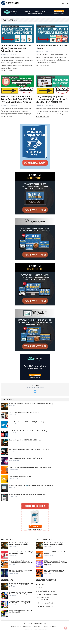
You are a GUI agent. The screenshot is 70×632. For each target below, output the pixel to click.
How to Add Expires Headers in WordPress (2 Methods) (25, 458)
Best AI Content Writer (44, 600)
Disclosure (37, 626)
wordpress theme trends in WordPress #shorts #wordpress (27, 494)
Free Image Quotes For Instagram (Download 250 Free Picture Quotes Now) (21, 561)
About (54, 626)
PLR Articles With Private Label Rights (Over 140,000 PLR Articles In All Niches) (16, 48)
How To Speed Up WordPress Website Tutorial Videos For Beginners (29, 431)
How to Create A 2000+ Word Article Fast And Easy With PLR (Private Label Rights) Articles (16, 99)
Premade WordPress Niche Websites (46, 594)
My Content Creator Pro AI (45, 603)
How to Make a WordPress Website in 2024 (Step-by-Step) (26, 422)
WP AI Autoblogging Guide (45, 606)
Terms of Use (15, 626)
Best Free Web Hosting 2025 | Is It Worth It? (22, 476)
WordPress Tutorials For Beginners (46, 591)
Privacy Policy (26, 626)
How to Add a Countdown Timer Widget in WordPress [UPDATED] (21, 552)
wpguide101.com (41, 623)
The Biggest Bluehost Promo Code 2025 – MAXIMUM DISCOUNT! (29, 449)
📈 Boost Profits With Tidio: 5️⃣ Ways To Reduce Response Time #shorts (31, 485)
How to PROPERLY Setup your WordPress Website (24, 413)
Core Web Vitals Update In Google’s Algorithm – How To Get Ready (54, 570)
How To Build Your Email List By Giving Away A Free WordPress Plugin (20, 593)
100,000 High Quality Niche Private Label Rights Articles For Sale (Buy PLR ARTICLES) (52, 99)
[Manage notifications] (65, 628)
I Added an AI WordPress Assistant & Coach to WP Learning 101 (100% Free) (20, 602)
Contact (46, 626)
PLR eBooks (39, 588)
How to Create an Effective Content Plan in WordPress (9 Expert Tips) (30, 467)
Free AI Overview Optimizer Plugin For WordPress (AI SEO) (20, 611)
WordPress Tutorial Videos (10, 26)
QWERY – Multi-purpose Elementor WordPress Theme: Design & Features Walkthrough (55, 562)
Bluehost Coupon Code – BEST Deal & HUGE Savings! (25, 440)
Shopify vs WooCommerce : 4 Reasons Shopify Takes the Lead (20, 570)
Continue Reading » (7, 70)
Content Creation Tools (42, 597)
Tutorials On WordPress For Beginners (35, 629)
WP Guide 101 (4, 54)
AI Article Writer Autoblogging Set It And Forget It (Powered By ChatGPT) (31, 403)
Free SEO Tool (40, 584)
